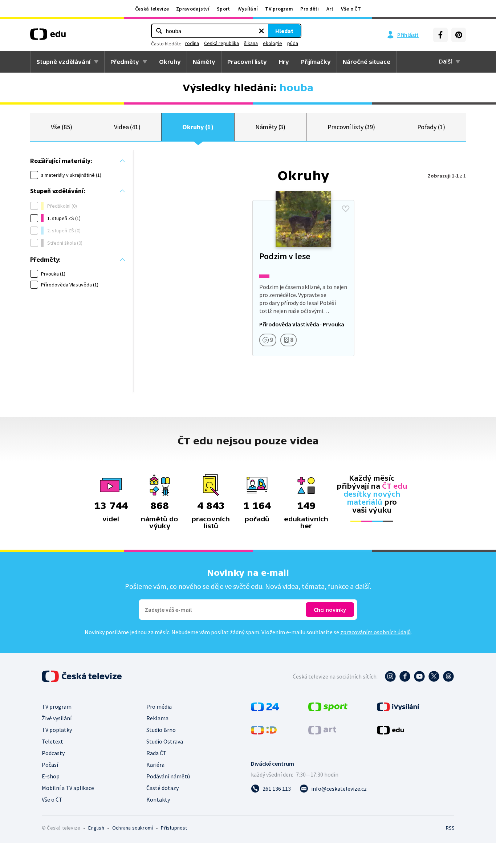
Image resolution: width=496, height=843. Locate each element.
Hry (284, 61)
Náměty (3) (270, 127)
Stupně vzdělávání (63, 61)
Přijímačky (316, 61)
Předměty (124, 61)
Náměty (204, 61)
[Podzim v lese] (303, 278)
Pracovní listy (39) (351, 127)
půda (292, 43)
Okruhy (170, 61)
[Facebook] (440, 35)
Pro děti (309, 8)
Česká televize (152, 8)
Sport (223, 8)
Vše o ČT (351, 8)
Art (330, 8)
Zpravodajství (193, 8)
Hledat (284, 30)
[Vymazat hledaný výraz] (261, 30)
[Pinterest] (458, 35)
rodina (192, 43)
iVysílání (247, 8)
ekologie (272, 43)
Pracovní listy (247, 61)
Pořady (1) (431, 127)
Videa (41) (127, 127)
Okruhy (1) (197, 127)
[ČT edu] (48, 36)
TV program (279, 8)
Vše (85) (61, 127)
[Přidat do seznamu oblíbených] (345, 208)
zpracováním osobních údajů (375, 632)
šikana (251, 43)
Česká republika (221, 43)
